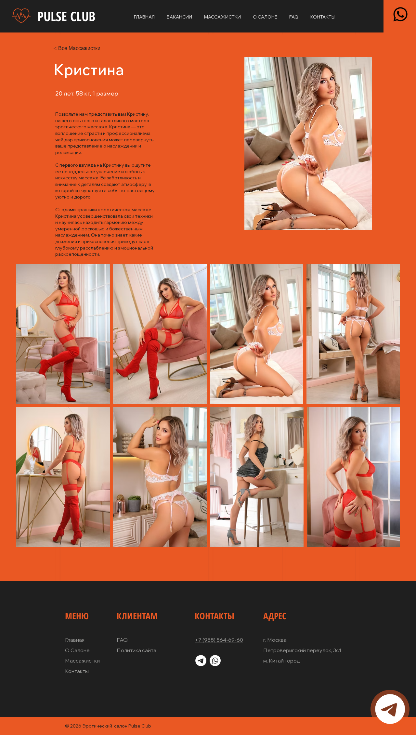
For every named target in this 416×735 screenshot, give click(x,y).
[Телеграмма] (390, 709)
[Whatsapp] (400, 14)
